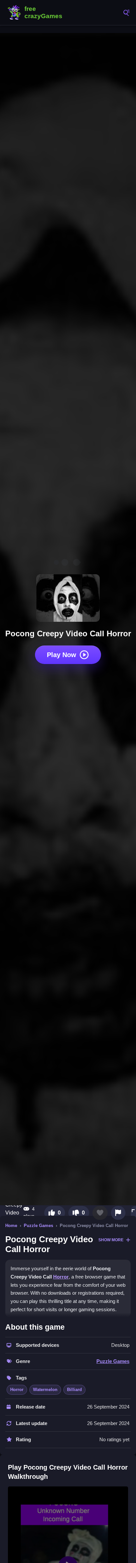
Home (11, 1225)
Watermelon (45, 1389)
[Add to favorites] (100, 1213)
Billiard (74, 1389)
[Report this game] (118, 1213)
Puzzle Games (38, 1225)
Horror (61, 1277)
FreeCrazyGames (36, 12)
